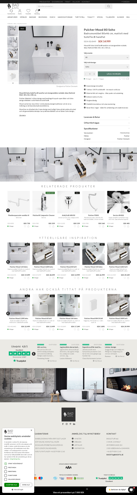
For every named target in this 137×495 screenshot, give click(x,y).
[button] (18, 489)
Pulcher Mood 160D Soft (118, 267)
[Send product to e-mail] (124, 78)
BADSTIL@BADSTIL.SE (114, 455)
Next (129, 210)
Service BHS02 (118, 215)
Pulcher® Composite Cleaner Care (44, 215)
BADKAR (32, 17)
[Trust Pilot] (100, 478)
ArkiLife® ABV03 (68, 215)
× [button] (31, 430)
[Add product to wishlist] (25, 226)
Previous (8, 210)
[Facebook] (63, 424)
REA (128, 17)
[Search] (108, 6)
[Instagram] (67, 424)
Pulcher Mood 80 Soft (68, 267)
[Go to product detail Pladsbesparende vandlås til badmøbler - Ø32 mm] (18, 202)
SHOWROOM (57, 2)
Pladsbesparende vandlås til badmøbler (18, 215)
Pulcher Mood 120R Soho (18, 318)
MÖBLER (23, 17)
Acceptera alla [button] (11, 485)
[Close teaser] (87, 489)
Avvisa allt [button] (26, 485)
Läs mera (22, 115)
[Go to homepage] (13, 6)
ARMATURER (12, 17)
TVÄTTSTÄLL (80, 17)
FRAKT (67, 2)
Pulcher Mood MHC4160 (93, 318)
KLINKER (120, 17)
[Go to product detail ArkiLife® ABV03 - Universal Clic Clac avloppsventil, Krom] (68, 202)
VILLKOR (76, 2)
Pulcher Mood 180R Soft (118, 318)
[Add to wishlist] (120, 78)
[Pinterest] (70, 424)
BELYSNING (43, 17)
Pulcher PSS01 (93, 215)
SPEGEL (100, 17)
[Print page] (127, 78)
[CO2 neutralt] (79, 478)
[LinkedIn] (74, 424)
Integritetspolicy (15, 459)
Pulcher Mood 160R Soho (43, 267)
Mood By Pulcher (22, 23)
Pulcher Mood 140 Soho (93, 267)
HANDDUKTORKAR (65, 17)
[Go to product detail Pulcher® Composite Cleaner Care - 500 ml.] (43, 202)
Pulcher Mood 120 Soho (19, 267)
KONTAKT (86, 2)
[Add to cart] (28, 226)
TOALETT (91, 17)
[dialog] (18, 460)
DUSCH (52, 17)
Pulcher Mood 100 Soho (68, 318)
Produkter (44, 2)
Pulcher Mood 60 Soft (43, 318)
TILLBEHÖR (110, 17)
